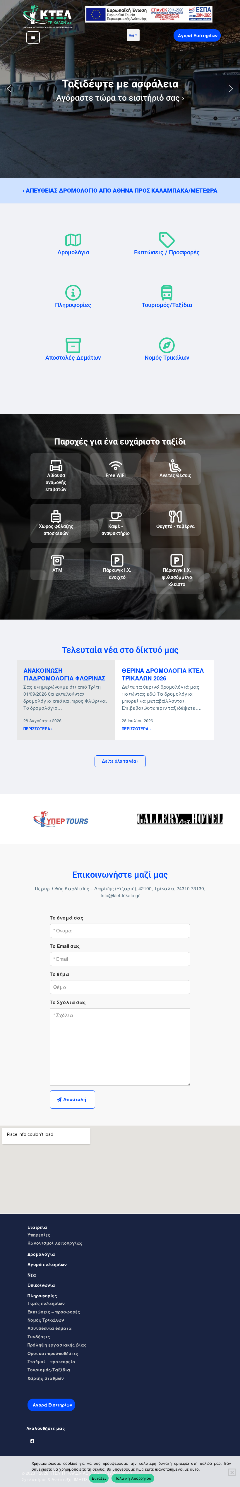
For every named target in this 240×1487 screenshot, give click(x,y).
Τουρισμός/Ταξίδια (167, 304)
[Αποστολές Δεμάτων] (73, 345)
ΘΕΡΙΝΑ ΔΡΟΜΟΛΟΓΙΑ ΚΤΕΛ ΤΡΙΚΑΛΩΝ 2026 (163, 674)
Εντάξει (99, 1478)
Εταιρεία (37, 1227)
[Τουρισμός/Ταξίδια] (167, 293)
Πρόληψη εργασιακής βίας (57, 1345)
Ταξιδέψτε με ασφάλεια (120, 84)
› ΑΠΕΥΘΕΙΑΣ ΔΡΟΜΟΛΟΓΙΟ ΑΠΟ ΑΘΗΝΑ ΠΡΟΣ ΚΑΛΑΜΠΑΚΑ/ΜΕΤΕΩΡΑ (120, 190)
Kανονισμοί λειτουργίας (55, 1243)
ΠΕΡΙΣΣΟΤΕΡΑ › (37, 728)
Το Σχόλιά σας (68, 1002)
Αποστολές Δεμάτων (73, 357)
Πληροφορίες (73, 304)
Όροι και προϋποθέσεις (53, 1353)
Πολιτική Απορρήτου (132, 1478)
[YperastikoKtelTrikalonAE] (32, 1439)
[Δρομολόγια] (73, 240)
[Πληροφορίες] (73, 293)
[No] (232, 1472)
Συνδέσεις (39, 1336)
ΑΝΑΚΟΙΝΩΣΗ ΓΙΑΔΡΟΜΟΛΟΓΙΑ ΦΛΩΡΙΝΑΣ (64, 674)
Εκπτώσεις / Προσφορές (167, 252)
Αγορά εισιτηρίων (47, 1264)
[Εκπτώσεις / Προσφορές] (167, 240)
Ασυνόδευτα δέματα (50, 1328)
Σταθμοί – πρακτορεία (52, 1361)
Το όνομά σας (66, 917)
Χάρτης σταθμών (46, 1378)
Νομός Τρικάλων (167, 357)
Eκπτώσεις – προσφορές (54, 1312)
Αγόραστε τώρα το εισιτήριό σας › (120, 98)
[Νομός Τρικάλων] (167, 345)
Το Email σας (65, 946)
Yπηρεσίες (39, 1235)
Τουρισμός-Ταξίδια (49, 1370)
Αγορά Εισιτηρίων (197, 35)
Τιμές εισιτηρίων (46, 1303)
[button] (133, 35)
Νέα (32, 1275)
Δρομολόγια (73, 252)
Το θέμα (59, 974)
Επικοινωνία (41, 1285)
